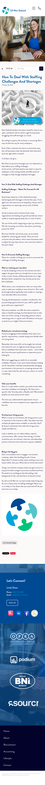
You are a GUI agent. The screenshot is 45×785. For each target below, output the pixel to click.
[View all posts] (2, 69)
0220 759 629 (17, 592)
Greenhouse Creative (23, 775)
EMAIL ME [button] (12, 603)
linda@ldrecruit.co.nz (19, 595)
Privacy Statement (26, 774)
